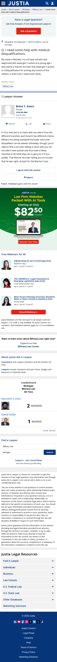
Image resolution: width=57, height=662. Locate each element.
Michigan (26, 9)
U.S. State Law (11, 593)
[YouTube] (19, 621)
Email (48, 124)
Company (28, 638)
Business (8, 573)
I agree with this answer (28, 170)
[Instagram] (26, 621)
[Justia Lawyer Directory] (42, 621)
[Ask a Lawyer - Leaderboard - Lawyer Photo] (5, 406)
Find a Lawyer (9, 440)
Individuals (9, 567)
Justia (3, 9)
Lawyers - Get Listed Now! (28, 460)
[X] (38, 621)
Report (29, 177)
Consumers (6, 362)
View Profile (20, 115)
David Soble (8, 414)
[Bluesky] (34, 621)
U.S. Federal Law (12, 586)
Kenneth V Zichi (11, 398)
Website (11, 124)
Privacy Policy (28, 652)
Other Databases (12, 599)
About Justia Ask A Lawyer (16, 357)
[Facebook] (22, 621)
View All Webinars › (28, 312)
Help (28, 642)
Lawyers (5, 369)
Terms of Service (28, 647)
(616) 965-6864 (21, 112)
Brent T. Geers (25, 106)
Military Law (37, 9)
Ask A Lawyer (14, 9)
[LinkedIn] (15, 621)
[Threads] (30, 621)
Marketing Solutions (14, 605)
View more (49, 430)
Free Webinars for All (13, 254)
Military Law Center (28, 346)
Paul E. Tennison (9, 183)
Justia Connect (28, 628)
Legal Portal (28, 633)
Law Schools (10, 580)
